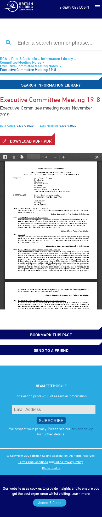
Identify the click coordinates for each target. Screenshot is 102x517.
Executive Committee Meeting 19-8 (28, 69)
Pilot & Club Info (24, 58)
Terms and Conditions (33, 462)
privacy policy (82, 429)
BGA (3, 58)
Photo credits (51, 468)
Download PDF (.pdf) (31, 141)
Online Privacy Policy (68, 462)
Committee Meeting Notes (20, 62)
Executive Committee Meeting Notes (29, 66)
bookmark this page (51, 334)
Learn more (80, 493)
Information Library (57, 58)
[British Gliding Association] (17, 6)
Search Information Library (51, 85)
